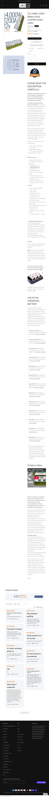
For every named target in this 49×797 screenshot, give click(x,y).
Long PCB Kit (32, 48)
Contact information (42, 792)
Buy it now (36, 63)
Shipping (29, 27)
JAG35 (7, 792)
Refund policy (17, 792)
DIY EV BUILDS (5, 758)
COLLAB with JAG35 (7, 769)
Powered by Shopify (11, 792)
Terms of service (29, 792)
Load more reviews (24, 712)
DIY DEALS (5, 731)
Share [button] (30, 578)
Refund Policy (20, 737)
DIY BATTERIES (6, 742)
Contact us (20, 750)
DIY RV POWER (5, 750)
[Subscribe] (23, 782)
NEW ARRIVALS (6, 728)
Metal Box (31, 51)
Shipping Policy (20, 734)
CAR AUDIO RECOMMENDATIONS (9, 726)
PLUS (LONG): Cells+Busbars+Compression (38, 42)
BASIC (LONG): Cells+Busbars (35, 39)
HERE (36, 138)
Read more (9, 702)
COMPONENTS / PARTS (7, 761)
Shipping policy (35, 792)
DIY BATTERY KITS (6, 747)
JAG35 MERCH (5, 764)
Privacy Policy (20, 739)
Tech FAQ (19, 747)
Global (19, 728)
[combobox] (21, 604)
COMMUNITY (5, 767)
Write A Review (38, 596)
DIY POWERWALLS (6, 745)
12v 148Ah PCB (40, 48)
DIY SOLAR (5, 737)
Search (19, 726)
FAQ (3, 775)
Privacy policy (23, 792)
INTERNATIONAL (6, 772)
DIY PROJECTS (5, 756)
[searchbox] (9, 604)
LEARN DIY (5, 734)
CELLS (4, 739)
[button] (2, 5)
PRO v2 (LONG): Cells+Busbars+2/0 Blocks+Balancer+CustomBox (38, 45)
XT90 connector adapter (40, 334)
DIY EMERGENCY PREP (7, 753)
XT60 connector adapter (35, 360)
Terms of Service (21, 742)
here (44, 547)
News (19, 731)
